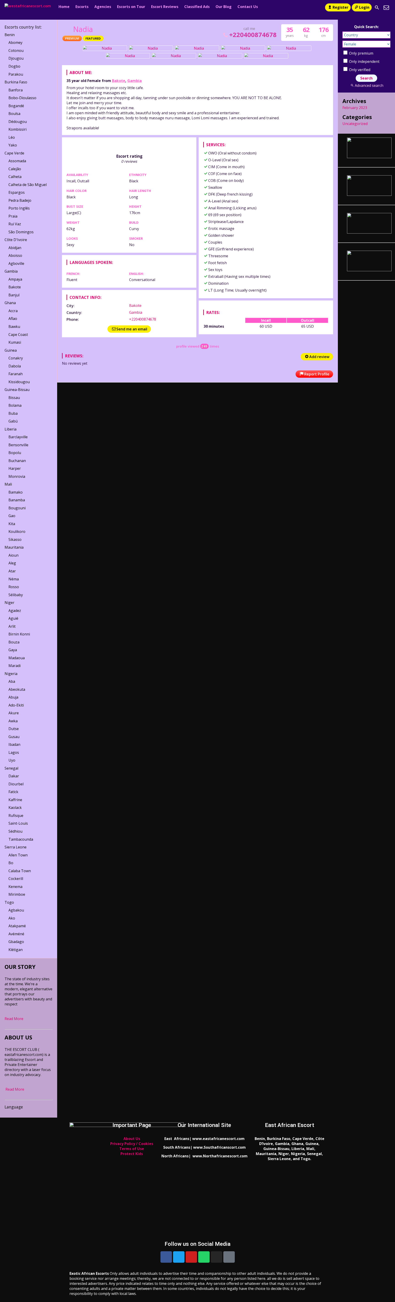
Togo (9, 902)
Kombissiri (17, 129)
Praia (12, 216)
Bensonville (18, 444)
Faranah (15, 373)
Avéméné (16, 933)
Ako (11, 918)
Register (340, 7)
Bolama (14, 405)
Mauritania (14, 547)
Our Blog (224, 6)
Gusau (13, 736)
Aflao (12, 318)
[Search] (377, 7)
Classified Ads (197, 6)
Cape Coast (18, 334)
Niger (9, 602)
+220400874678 (252, 34)
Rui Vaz (14, 223)
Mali (8, 484)
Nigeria (11, 673)
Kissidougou (19, 381)
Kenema (15, 886)
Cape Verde (14, 153)
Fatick (13, 791)
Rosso (13, 586)
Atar (12, 571)
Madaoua (16, 657)
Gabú (13, 421)
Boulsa (14, 113)
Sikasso (14, 539)
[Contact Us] (386, 7)
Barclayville (18, 436)
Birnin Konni (19, 634)
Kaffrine (15, 799)
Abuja (13, 697)
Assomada (17, 160)
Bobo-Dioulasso (22, 97)
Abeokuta (16, 689)
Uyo (11, 760)
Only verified (359, 69)
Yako (12, 145)
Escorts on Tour (131, 6)
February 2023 (354, 107)
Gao (11, 515)
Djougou (16, 58)
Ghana (10, 302)
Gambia (134, 80)
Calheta (14, 176)
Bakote (118, 80)
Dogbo (14, 66)
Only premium (360, 53)
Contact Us (248, 6)
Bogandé (16, 105)
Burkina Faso (16, 82)
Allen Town (18, 855)
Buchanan (17, 460)
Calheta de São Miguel (27, 184)
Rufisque (15, 815)
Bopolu (14, 452)
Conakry (15, 358)
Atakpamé (17, 925)
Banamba (16, 499)
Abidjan (14, 247)
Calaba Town (19, 870)
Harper (14, 468)
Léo (11, 137)
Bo (10, 862)
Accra (13, 310)
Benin (10, 34)
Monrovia (16, 476)
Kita (11, 523)
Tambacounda (20, 839)
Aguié (13, 618)
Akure (13, 712)
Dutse (13, 728)
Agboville (16, 263)
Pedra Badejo (19, 200)
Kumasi (14, 342)
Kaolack (15, 807)
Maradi (14, 665)
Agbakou (16, 910)
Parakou (15, 74)
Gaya (12, 649)
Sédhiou (15, 831)
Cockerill (15, 878)
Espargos (16, 192)
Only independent (363, 61)
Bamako (15, 492)
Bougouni (17, 507)
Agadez (14, 610)
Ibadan (14, 744)
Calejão (14, 168)
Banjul (13, 295)
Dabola (14, 366)
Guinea (11, 350)
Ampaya (15, 279)
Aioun (13, 555)
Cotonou (16, 50)
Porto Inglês (19, 208)
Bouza (13, 642)
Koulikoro (16, 531)
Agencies (102, 6)
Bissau (14, 397)
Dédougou (17, 121)
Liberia (10, 429)
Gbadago (16, 941)
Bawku (14, 326)
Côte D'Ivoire (16, 239)
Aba (11, 681)
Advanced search (369, 85)
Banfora (15, 90)
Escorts (81, 6)
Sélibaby (15, 594)
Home (64, 6)
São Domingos (21, 231)
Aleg (12, 563)
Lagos (13, 752)
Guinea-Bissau (17, 389)
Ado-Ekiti (16, 705)
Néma (13, 579)
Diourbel (16, 784)
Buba (13, 413)
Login (364, 7)
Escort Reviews (164, 6)
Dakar (13, 776)
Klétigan (15, 949)
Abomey (15, 42)
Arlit (12, 626)
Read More (14, 1018)
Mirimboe (16, 894)
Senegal (11, 768)
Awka (13, 720)
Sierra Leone (16, 847)
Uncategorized (355, 123)
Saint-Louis (18, 823)
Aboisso (15, 255)
